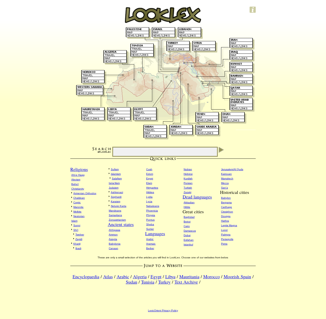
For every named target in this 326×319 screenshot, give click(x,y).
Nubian (188, 169)
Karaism (115, 201)
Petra (224, 243)
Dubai (187, 235)
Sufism (115, 169)
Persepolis (227, 239)
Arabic (150, 239)
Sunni (76, 225)
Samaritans (115, 215)
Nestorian (79, 216)
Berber (150, 248)
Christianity (77, 188)
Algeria (140, 276)
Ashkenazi (117, 192)
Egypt (149, 178)
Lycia (149, 201)
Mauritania (189, 276)
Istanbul (188, 244)
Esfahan (189, 239)
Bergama (226, 202)
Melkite (77, 211)
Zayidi (78, 239)
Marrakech (227, 178)
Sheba (150, 224)
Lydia (149, 196)
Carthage (226, 207)
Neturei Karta (118, 206)
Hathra (225, 220)
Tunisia (147, 282)
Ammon (113, 234)
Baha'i (75, 184)
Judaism (113, 187)
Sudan (131, 282)
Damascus (190, 230)
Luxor (224, 230)
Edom (149, 173)
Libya (170, 276)
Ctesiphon (227, 211)
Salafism (117, 178)
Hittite (187, 207)
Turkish (188, 187)
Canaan (113, 248)
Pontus (150, 219)
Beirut (187, 221)
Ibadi (78, 248)
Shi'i (75, 230)
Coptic (77, 202)
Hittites (150, 192)
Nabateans (152, 206)
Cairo (187, 226)
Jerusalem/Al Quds (232, 169)
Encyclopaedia (86, 276)
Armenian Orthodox (84, 193)
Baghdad (189, 217)
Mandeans (115, 210)
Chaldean (79, 197)
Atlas (108, 276)
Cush (149, 169)
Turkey (164, 282)
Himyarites (152, 187)
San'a (224, 187)
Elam (149, 183)
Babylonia (114, 243)
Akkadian (189, 202)
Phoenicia (152, 210)
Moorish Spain (237, 276)
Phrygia (150, 215)
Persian (188, 183)
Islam (74, 220)
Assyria (113, 239)
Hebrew (188, 173)
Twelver (79, 234)
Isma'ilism (114, 183)
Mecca (225, 183)
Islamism (116, 173)
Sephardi (116, 196)
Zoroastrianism (117, 219)
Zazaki (187, 192)
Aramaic (151, 243)
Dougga (225, 216)
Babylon (226, 197)
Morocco (211, 276)
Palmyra (225, 234)
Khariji (76, 243)
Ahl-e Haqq (78, 175)
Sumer (150, 229)
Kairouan (226, 173)
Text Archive (186, 282)
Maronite (78, 207)
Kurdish (188, 178)
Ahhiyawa (114, 230)
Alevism (75, 179)
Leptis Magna (229, 225)
